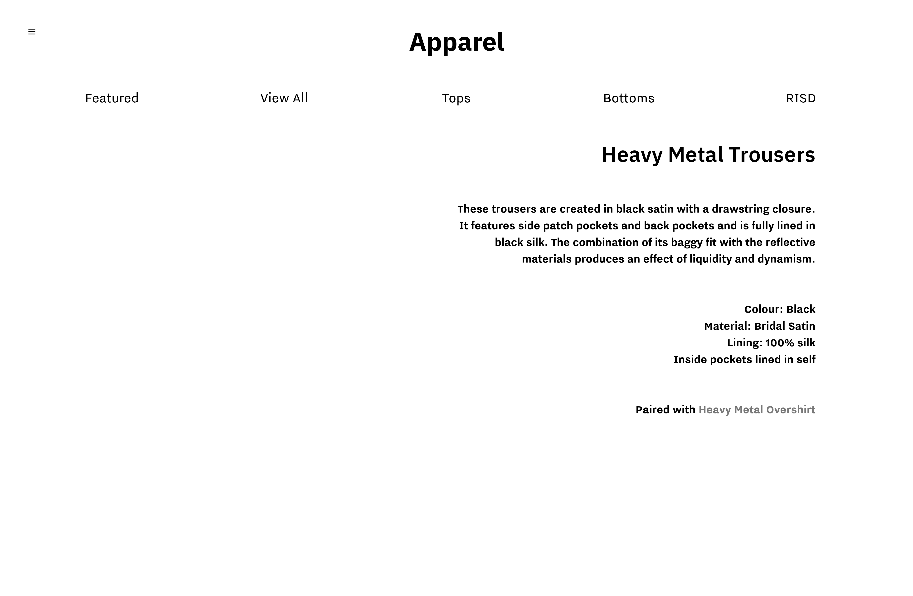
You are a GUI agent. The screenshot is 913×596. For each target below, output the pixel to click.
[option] (241, 357)
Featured (112, 97)
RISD (801, 97)
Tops (456, 97)
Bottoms (629, 97)
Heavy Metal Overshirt (757, 409)
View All (284, 97)
